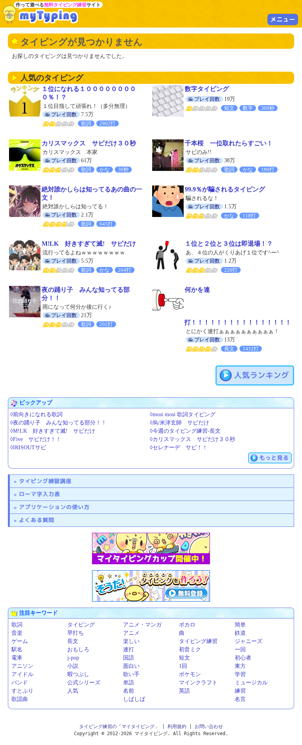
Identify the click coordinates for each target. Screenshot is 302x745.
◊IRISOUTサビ (28, 447)
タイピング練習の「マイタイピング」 (119, 726)
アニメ (131, 633)
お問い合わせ (209, 726)
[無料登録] (151, 586)
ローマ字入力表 (39, 494)
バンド (19, 683)
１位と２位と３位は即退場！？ (229, 243)
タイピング (81, 625)
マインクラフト (198, 683)
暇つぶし (78, 674)
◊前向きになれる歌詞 (36, 414)
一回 (240, 649)
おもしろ (78, 649)
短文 (184, 658)
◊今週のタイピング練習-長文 (185, 431)
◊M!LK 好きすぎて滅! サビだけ (52, 431)
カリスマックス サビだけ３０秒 (89, 143)
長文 (72, 641)
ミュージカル (251, 683)
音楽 (16, 633)
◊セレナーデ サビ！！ (179, 447)
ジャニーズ (248, 641)
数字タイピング (207, 88)
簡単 (240, 625)
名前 (128, 691)
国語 (128, 658)
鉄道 (240, 633)
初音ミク (190, 649)
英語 (184, 691)
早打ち (75, 633)
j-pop (73, 658)
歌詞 (16, 625)
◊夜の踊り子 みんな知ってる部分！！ (58, 423)
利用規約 (177, 726)
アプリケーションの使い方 (54, 507)
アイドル (22, 674)
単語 (128, 683)
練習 (240, 691)
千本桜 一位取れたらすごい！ (229, 143)
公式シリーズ (83, 683)
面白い (131, 666)
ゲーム (19, 641)
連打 (128, 649)
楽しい (131, 641)
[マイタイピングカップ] (151, 548)
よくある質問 (36, 520)
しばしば (134, 699)
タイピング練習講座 (45, 481)
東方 (240, 666)
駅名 (16, 649)
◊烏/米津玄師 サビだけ (179, 423)
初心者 (243, 658)
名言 (240, 699)
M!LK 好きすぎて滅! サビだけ (89, 243)
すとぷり (22, 691)
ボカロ (187, 625)
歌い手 (131, 674)
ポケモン (190, 674)
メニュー (282, 19)
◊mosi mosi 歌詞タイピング (182, 414)
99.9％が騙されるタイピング (225, 189)
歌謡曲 (19, 699)
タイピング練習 (198, 641)
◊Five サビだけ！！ (35, 439)
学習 (240, 674)
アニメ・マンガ (142, 625)
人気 (72, 691)
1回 (183, 666)
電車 (16, 658)
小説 (72, 666)
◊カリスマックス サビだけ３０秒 (192, 439)
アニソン (22, 666)
